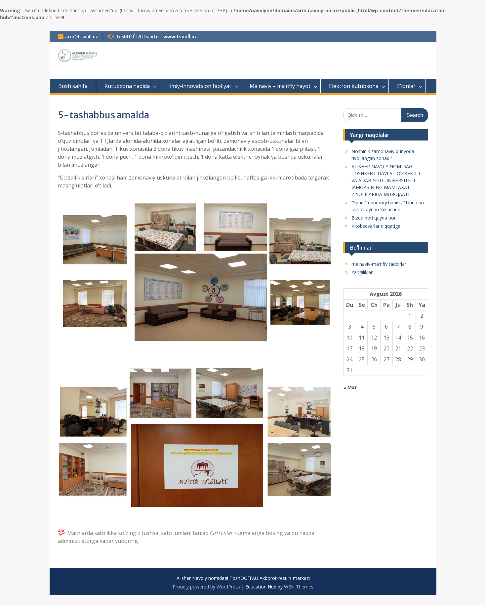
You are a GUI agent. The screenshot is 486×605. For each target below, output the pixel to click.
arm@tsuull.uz (81, 37)
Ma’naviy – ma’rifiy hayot (280, 86)
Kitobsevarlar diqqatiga (375, 226)
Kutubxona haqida (127, 86)
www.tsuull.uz (180, 37)
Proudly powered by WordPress (206, 587)
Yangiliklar (362, 272)
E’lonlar (406, 86)
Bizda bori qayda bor (373, 218)
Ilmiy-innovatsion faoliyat (199, 86)
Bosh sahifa (73, 86)
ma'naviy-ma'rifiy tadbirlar (378, 264)
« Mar (350, 387)
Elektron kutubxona (354, 86)
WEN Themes (298, 587)
